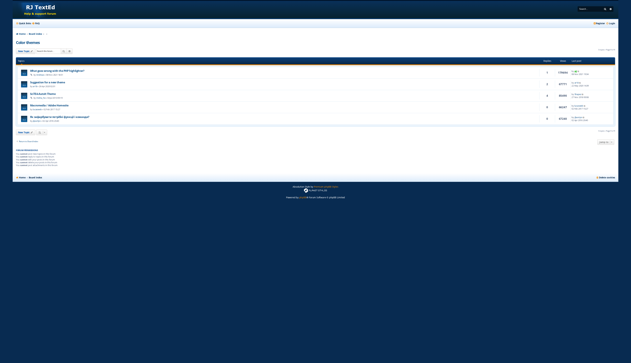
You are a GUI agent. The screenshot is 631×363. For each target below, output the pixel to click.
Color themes (28, 42)
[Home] (37, 9)
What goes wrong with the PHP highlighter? (57, 71)
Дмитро (37, 120)
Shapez (577, 94)
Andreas (40, 74)
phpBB (302, 197)
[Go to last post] (578, 71)
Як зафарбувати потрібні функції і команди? (59, 117)
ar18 (35, 86)
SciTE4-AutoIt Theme (43, 94)
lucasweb (37, 109)
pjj (575, 71)
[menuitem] (36, 23)
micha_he (40, 97)
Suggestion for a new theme (47, 82)
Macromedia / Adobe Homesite (49, 105)
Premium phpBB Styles (326, 186)
